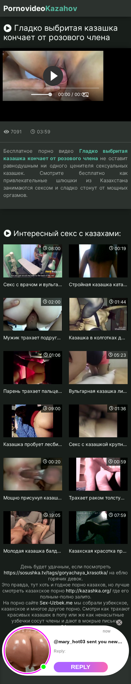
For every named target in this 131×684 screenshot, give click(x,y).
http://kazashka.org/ (88, 590)
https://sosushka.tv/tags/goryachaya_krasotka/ (56, 572)
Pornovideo (40, 8)
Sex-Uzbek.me (56, 602)
